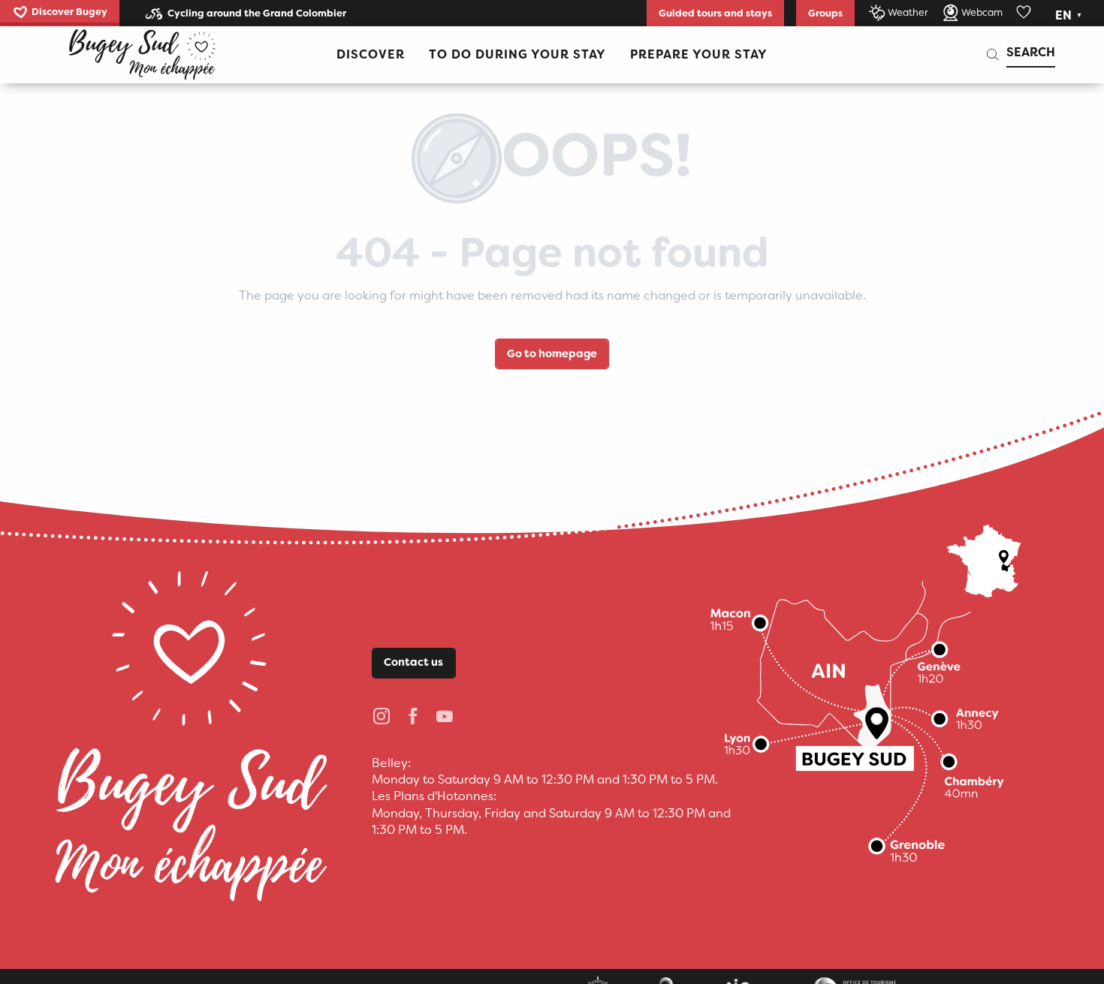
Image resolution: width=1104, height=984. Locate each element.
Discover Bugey (69, 11)
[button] (1070, 16)
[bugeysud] (142, 55)
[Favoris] (1025, 13)
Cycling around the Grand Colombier (256, 13)
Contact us (413, 662)
